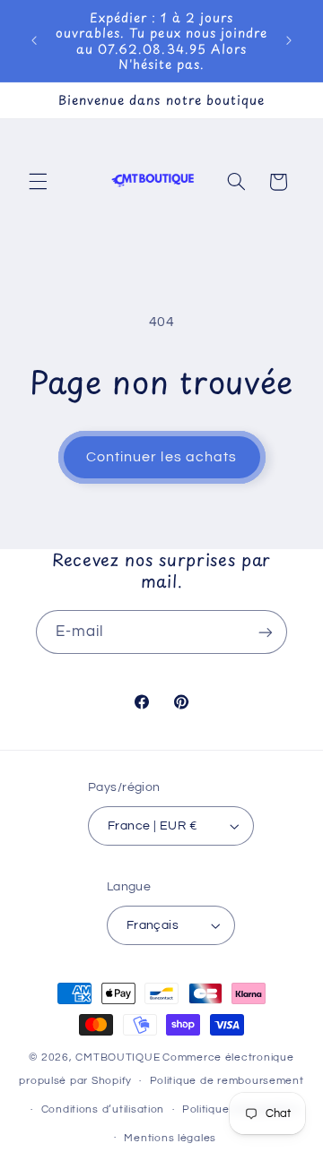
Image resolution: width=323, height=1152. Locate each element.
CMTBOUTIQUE (117, 1057)
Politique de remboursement (227, 1081)
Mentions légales (170, 1138)
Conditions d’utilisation (103, 1109)
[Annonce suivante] (289, 41)
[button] (37, 181)
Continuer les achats (161, 457)
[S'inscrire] (265, 632)
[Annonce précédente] (34, 41)
